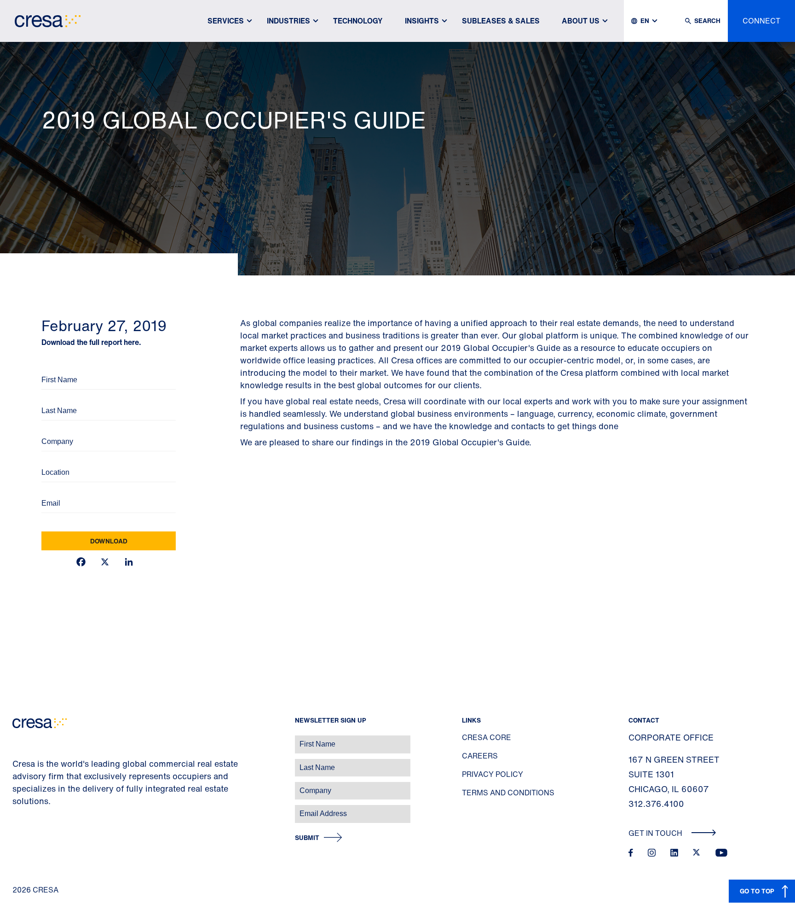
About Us (580, 20)
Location (52, 460)
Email (48, 491)
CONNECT (761, 20)
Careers (480, 755)
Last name (18, 763)
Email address (23, 809)
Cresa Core (486, 737)
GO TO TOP (757, 891)
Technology (358, 20)
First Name (55, 367)
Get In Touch (656, 833)
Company (53, 429)
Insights (422, 20)
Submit (307, 838)
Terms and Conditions (508, 792)
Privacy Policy (492, 774)
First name (18, 739)
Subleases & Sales (501, 20)
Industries (288, 20)
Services (225, 20)
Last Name (55, 398)
